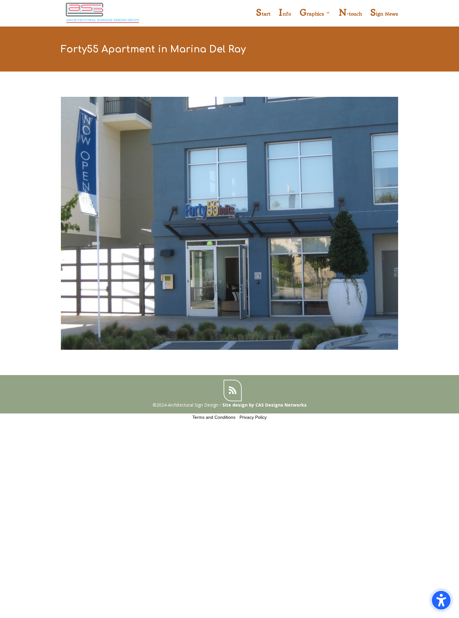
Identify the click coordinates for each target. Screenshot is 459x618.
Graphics (311, 14)
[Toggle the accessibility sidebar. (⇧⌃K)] (441, 600)
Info (285, 14)
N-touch (350, 14)
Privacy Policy (253, 417)
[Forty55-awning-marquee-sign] (229, 350)
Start (263, 14)
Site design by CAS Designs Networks (264, 405)
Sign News (384, 14)
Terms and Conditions (213, 417)
